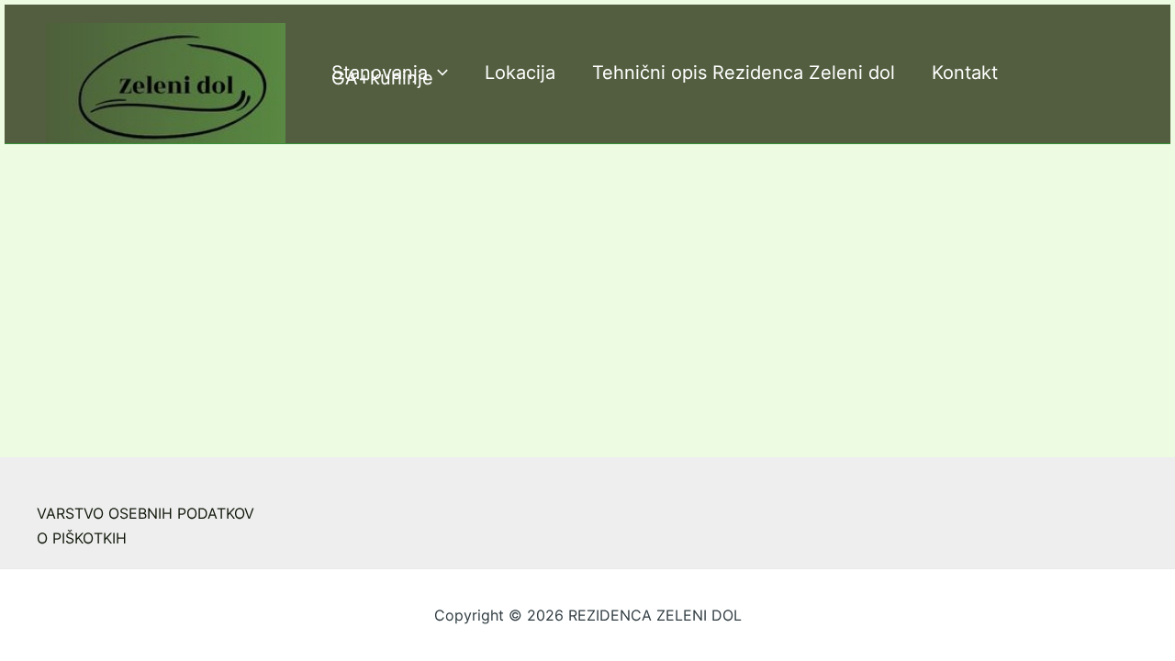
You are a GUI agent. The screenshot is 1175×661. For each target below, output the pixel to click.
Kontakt (965, 72)
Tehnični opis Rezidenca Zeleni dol (743, 72)
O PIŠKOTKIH (82, 538)
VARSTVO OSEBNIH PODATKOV (145, 513)
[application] (438, 72)
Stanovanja (379, 72)
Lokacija (520, 72)
